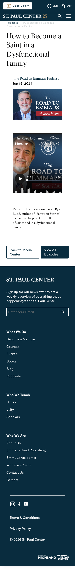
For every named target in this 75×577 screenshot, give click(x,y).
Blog (9, 369)
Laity (10, 409)
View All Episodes (51, 252)
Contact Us (15, 472)
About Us (13, 443)
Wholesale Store (18, 465)
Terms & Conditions (25, 518)
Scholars (13, 417)
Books (11, 361)
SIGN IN (53, 6)
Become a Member (20, 339)
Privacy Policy (20, 529)
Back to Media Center (21, 252)
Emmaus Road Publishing (26, 450)
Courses (12, 347)
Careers (12, 480)
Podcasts (12, 22)
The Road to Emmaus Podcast (36, 78)
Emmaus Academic (21, 458)
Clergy (11, 402)
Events (11, 354)
